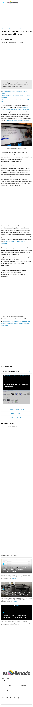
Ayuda (23, 688)
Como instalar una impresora (12, 401)
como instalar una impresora (11, 321)
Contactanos (24, 685)
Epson (15, 28)
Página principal (4, 28)
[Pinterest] (18, 697)
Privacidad (9, 688)
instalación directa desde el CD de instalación (18, 121)
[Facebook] (10, 697)
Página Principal (16, 417)
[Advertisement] (16, 16)
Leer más (14, 578)
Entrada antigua (16, 413)
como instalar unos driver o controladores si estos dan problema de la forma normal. (15, 323)
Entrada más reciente (16, 409)
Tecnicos (9, 690)
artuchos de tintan (9, 241)
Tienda (9, 685)
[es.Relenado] (12, 3)
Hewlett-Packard (21, 28)
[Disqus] (16, 450)
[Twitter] (14, 697)
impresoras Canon (16, 109)
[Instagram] (7, 697)
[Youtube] (3, 697)
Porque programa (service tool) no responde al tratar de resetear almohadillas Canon (15, 569)
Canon (10, 28)
